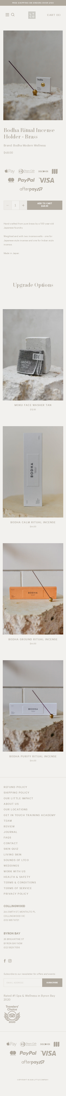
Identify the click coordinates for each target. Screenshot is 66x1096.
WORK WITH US (14, 871)
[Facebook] (4, 961)
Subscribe (52, 983)
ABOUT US (11, 804)
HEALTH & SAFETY (17, 877)
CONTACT (11, 843)
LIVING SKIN (13, 855)
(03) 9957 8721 (11, 920)
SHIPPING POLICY (17, 793)
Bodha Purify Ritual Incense (33, 756)
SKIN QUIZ (11, 849)
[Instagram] (10, 961)
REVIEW (9, 827)
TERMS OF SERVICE (18, 888)
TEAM (8, 821)
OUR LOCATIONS (16, 810)
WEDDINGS (11, 866)
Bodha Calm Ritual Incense (33, 522)
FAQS (7, 838)
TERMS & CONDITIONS (20, 883)
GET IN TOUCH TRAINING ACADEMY (30, 815)
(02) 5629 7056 (12, 948)
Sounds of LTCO (16, 860)
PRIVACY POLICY (16, 894)
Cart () (53, 15)
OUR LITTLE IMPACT (18, 798)
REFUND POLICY (15, 787)
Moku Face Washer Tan (33, 405)
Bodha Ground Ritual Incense (33, 639)
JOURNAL (11, 832)
